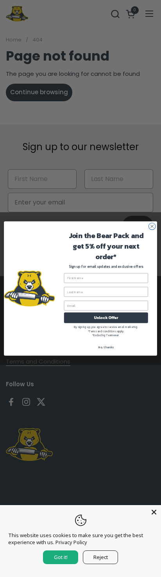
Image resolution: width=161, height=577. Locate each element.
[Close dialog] (152, 226)
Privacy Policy (71, 542)
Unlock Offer (106, 318)
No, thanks (106, 347)
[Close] (154, 512)
